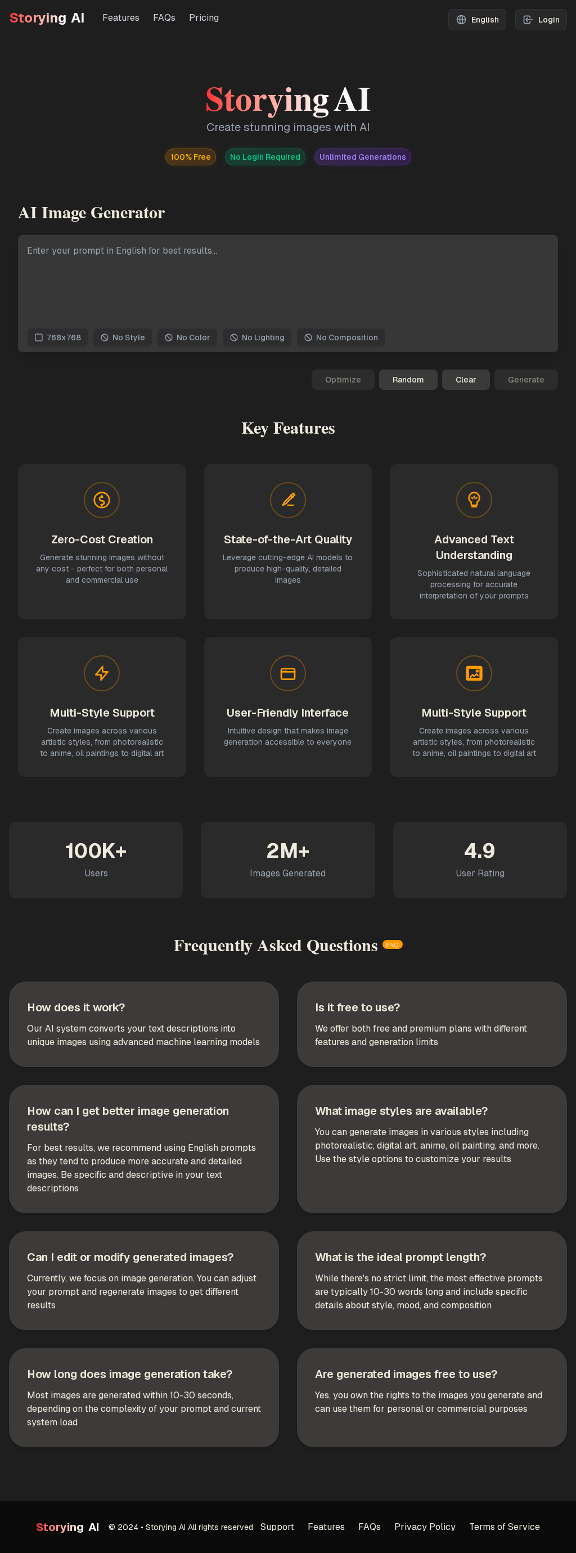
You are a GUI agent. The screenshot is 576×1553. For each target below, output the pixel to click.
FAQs (164, 18)
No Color (193, 337)
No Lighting (263, 337)
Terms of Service (504, 1527)
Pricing (204, 18)
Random (408, 380)
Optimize (343, 380)
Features (121, 18)
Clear (466, 380)
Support (277, 1527)
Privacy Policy (425, 1527)
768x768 (64, 337)
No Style (128, 337)
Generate (526, 380)
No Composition (347, 337)
